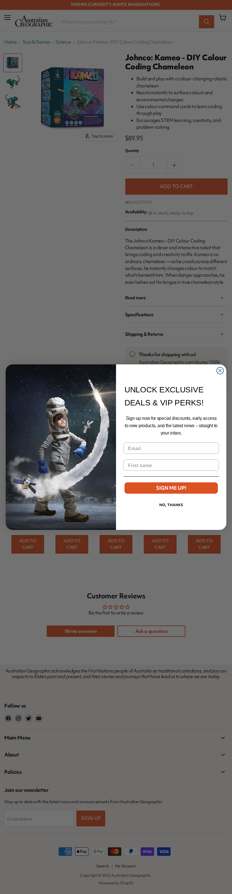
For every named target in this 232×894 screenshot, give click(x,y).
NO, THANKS (171, 504)
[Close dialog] (220, 370)
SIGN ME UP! (171, 488)
